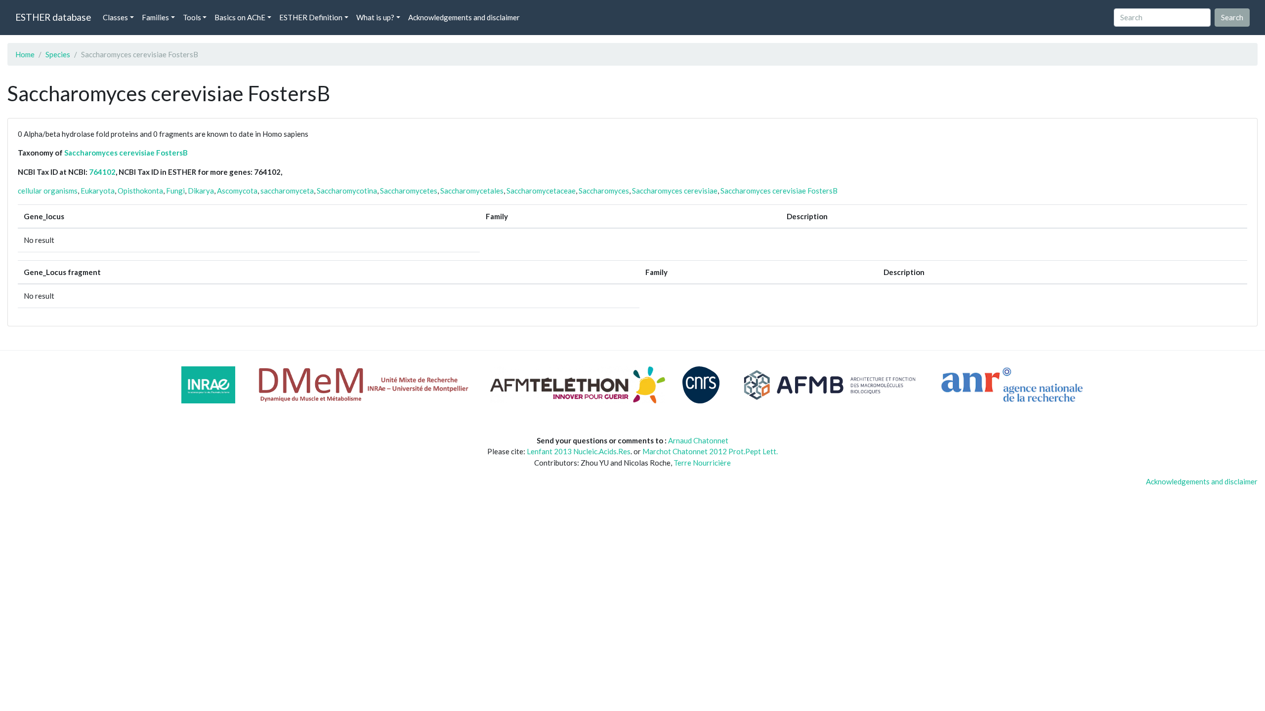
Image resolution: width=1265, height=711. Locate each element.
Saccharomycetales (472, 190)
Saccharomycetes (408, 190)
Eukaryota (98, 190)
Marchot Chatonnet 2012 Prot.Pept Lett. (710, 451)
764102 (102, 171)
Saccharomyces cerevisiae (674, 190)
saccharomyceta (287, 190)
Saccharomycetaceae (541, 190)
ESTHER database (53, 17)
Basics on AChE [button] (239, 17)
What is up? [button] (375, 17)
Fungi (175, 190)
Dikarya (201, 190)
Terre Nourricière (702, 462)
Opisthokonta (140, 190)
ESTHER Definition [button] (310, 17)
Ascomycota (237, 190)
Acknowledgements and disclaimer (464, 17)
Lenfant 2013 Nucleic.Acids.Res (579, 451)
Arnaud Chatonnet (698, 440)
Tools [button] (192, 17)
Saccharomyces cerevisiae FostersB (126, 152)
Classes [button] (115, 17)
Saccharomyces (604, 190)
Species (57, 54)
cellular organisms (48, 190)
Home (25, 54)
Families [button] (155, 17)
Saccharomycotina (347, 190)
